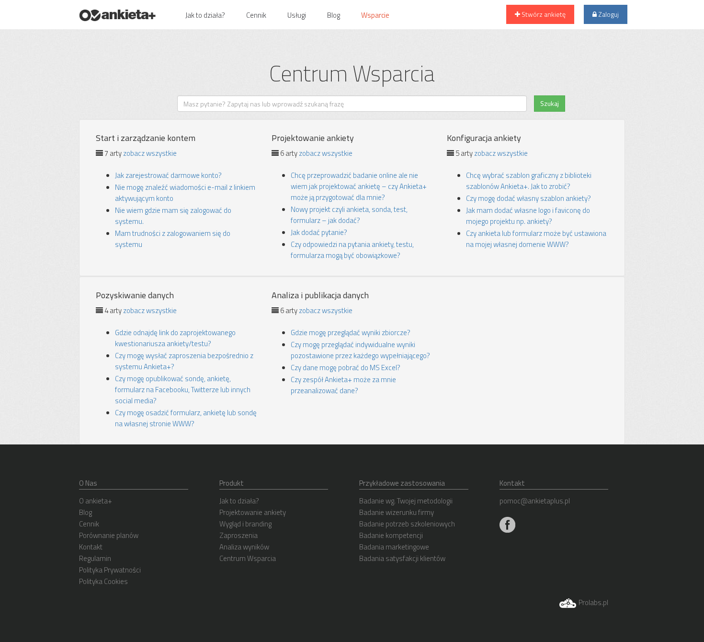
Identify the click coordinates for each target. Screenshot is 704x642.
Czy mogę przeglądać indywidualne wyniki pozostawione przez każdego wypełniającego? (360, 350)
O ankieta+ (95, 500)
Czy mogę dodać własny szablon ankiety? (528, 198)
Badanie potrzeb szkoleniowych (407, 523)
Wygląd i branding (245, 523)
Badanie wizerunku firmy (396, 512)
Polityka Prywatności (110, 569)
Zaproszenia (238, 535)
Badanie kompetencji (391, 535)
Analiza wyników (244, 546)
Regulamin (95, 558)
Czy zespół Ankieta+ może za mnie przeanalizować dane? (343, 385)
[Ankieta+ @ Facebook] (507, 524)
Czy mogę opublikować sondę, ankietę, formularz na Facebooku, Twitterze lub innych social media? (182, 389)
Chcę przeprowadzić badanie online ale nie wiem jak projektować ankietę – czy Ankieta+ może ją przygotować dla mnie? (359, 186)
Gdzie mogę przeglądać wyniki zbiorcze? (350, 332)
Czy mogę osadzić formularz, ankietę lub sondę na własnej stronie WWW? (186, 418)
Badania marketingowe (394, 546)
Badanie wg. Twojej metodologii (406, 500)
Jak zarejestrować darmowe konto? (168, 175)
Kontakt (90, 546)
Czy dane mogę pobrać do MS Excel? (345, 367)
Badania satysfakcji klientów (402, 558)
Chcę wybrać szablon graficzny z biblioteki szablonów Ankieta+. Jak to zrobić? (528, 181)
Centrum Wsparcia (247, 558)
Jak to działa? (205, 15)
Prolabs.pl (592, 602)
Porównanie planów (108, 535)
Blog (333, 15)
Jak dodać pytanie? (319, 232)
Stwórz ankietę (543, 14)
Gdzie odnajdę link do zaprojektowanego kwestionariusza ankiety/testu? (175, 338)
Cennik (256, 15)
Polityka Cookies (103, 581)
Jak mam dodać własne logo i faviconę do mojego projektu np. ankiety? (528, 216)
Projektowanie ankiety (252, 512)
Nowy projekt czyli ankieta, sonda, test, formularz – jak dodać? (349, 215)
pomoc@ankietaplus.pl (535, 500)
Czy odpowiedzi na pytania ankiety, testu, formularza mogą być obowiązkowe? (352, 250)
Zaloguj (608, 14)
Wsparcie (375, 15)
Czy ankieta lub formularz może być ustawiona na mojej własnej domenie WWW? (536, 239)
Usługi (296, 15)
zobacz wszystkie (150, 153)
